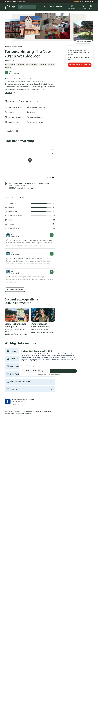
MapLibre (49, 177)
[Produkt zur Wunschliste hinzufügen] (27, 310)
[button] (8, 92)
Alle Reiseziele (15, 411)
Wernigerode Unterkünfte (43, 411)
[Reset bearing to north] (52, 153)
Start (6, 411)
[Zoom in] (52, 148)
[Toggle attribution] (53, 177)
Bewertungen (89, 1)
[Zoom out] (52, 150)
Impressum (15, 404)
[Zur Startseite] (10, 7)
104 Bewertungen (14, 73)
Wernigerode (28, 411)
